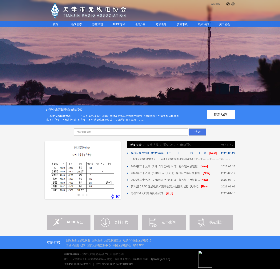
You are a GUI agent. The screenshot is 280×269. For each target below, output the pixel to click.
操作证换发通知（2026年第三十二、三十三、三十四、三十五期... (173, 153)
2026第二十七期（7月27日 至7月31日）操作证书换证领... (168, 179)
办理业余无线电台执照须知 (64, 109)
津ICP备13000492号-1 (77, 264)
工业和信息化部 (75, 245)
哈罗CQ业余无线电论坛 (137, 240)
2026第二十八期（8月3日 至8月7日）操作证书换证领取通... (169, 173)
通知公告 (169, 145)
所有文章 (136, 145)
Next (126, 171)
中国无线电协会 (122, 245)
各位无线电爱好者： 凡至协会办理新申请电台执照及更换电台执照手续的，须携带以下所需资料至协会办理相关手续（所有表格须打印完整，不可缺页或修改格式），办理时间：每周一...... (112, 118)
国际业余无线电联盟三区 (106, 240)
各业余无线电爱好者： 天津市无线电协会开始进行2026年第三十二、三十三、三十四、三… (181, 158)
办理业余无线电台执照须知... (151, 193)
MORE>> (227, 145)
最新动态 (220, 114)
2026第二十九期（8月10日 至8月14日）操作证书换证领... (168, 166)
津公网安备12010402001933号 (115, 264)
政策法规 (152, 145)
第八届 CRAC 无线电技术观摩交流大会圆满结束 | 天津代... (169, 186)
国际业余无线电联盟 (78, 240)
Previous (39, 171)
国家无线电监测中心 (99, 245)
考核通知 (186, 145)
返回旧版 (215, 4)
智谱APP (138, 245)
